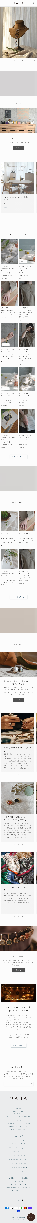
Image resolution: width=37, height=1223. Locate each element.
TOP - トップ (18, 1136)
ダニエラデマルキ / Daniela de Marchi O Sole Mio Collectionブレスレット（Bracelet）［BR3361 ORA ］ (9, 312)
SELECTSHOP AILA (18, 1217)
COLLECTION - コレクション (18, 1148)
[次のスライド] (23, 60)
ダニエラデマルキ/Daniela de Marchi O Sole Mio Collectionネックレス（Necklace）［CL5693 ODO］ (26, 312)
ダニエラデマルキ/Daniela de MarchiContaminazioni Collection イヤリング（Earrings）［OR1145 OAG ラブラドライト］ (9, 577)
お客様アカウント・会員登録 (18, 1178)
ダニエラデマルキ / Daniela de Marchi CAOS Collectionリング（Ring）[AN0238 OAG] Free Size (26, 270)
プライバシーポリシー (19, 1191)
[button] (4, 3)
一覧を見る (18, 970)
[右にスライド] (23, 216)
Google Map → (18, 1045)
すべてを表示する (18, 456)
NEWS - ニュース (18, 1152)
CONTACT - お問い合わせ (18, 1167)
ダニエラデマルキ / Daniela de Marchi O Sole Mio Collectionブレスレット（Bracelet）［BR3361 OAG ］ (9, 354)
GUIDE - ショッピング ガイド (18, 1163)
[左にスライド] (14, 216)
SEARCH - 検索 (18, 1171)
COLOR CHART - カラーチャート (18, 1160)
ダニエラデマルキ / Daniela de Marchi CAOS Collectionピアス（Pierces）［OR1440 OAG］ (7, 398)
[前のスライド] (14, 60)
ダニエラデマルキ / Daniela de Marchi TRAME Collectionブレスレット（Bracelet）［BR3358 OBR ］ (27, 440)
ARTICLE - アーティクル (18, 1156)
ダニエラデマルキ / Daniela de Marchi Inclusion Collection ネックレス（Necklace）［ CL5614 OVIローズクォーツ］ (26, 355)
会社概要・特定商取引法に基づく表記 (18, 1187)
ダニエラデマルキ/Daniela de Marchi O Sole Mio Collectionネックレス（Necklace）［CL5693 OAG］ (9, 270)
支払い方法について (18, 1181)
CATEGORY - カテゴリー (18, 1144)
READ (18, 147)
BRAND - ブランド (18, 1140)
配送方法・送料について (18, 1184)
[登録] (31, 1084)
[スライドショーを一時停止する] (35, 60)
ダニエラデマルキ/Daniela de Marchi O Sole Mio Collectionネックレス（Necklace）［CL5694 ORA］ (9, 440)
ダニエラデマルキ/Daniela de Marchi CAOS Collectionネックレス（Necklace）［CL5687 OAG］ (26, 398)
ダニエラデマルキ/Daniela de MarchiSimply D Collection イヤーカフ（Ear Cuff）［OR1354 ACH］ (9, 538)
